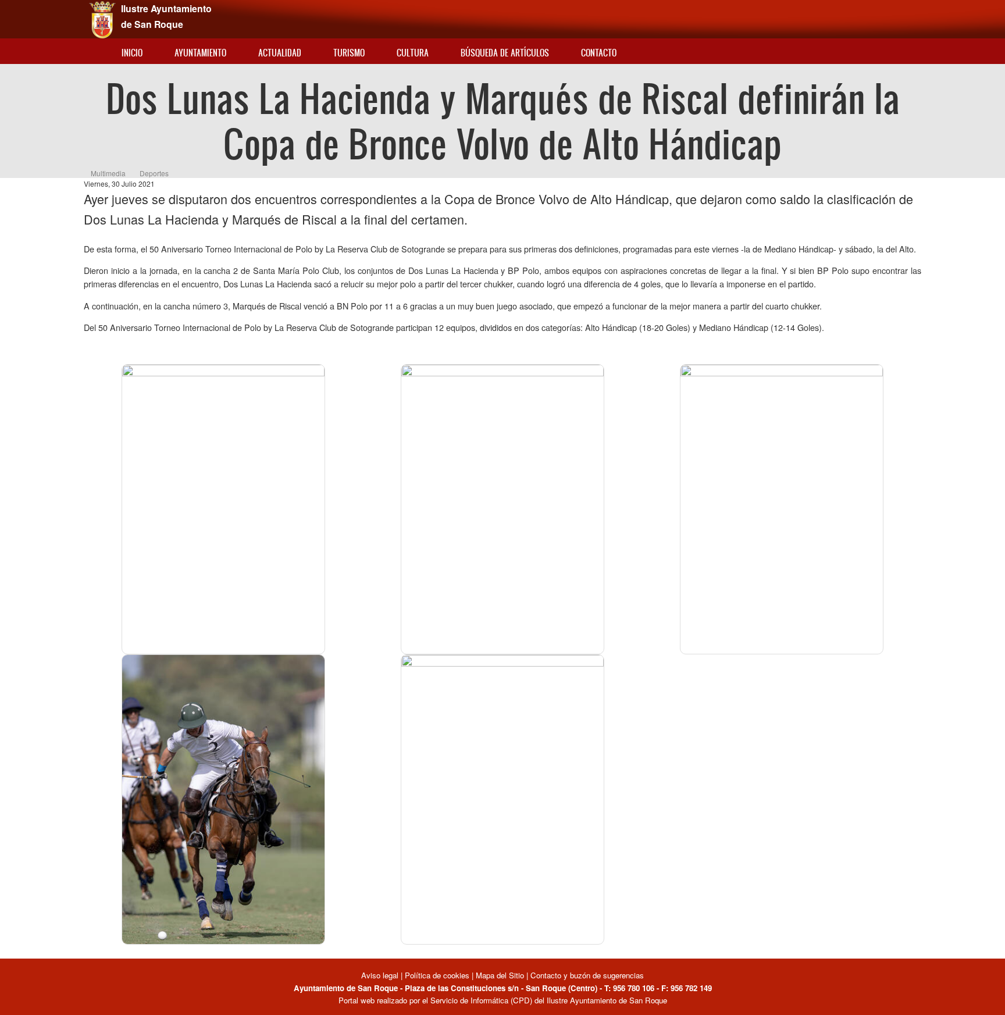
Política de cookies (437, 975)
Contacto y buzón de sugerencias (587, 975)
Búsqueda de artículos (505, 53)
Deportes (154, 173)
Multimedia (108, 173)
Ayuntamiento (200, 53)
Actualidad (279, 53)
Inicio (132, 53)
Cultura (413, 53)
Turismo (349, 53)
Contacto (598, 53)
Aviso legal (381, 975)
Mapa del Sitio (500, 975)
